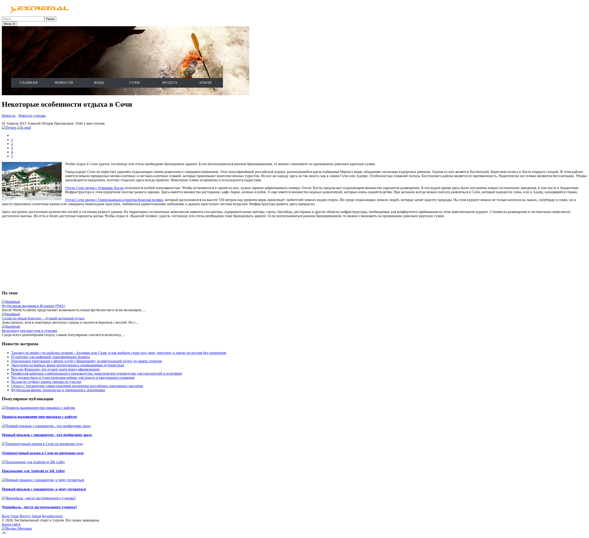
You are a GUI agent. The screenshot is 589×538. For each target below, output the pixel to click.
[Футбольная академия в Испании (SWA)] (11, 302)
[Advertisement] (140, 254)
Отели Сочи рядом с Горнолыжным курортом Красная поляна (114, 200)
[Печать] (9, 127)
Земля (205, 82)
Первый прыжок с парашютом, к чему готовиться (44, 489)
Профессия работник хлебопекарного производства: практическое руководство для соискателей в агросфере (96, 373)
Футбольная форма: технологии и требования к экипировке (58, 390)
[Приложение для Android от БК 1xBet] (33, 462)
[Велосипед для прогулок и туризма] (11, 326)
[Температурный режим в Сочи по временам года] (42, 444)
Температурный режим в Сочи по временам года (43, 453)
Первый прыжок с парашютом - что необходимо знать (47, 435)
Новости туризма (32, 116)
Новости (64, 82)
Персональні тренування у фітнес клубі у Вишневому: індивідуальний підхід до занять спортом (86, 361)
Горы (135, 82)
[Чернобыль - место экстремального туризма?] (39, 498)
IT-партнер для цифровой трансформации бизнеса (50, 357)
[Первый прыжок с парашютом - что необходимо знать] (46, 426)
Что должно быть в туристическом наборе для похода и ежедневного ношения (72, 378)
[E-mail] (24, 127)
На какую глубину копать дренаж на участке (46, 382)
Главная (29, 82)
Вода (99, 82)
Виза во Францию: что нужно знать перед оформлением (55, 369)
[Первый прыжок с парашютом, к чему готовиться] (43, 480)
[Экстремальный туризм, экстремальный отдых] (36, 14)
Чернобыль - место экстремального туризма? (39, 507)
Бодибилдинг (52, 516)
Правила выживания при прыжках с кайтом (39, 417)
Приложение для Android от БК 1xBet (33, 471)
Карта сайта (11, 524)
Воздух (170, 82)
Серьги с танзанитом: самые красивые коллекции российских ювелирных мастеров (77, 386)
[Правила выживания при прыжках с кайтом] (38, 408)
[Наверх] (4, 534)
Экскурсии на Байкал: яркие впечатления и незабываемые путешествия (67, 365)
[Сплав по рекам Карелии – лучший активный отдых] (11, 314)
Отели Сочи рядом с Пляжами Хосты (94, 188)
